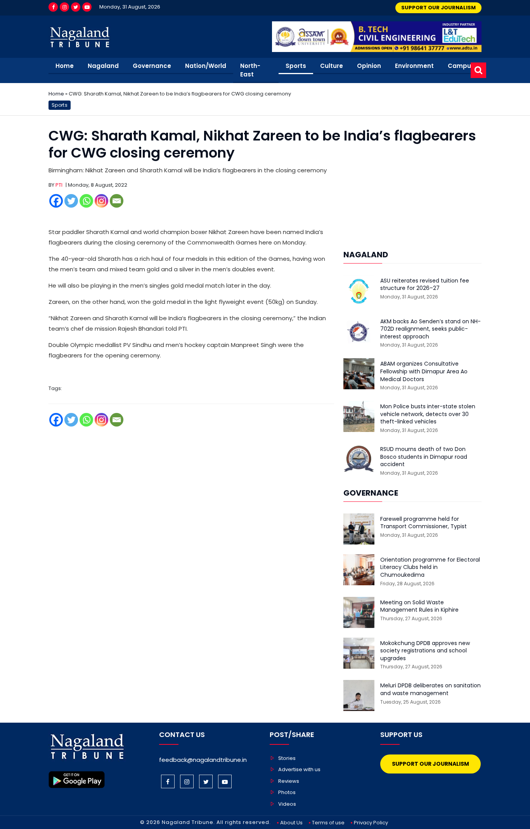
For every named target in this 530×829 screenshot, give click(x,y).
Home (64, 66)
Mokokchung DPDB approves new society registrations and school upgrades (425, 651)
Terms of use (328, 822)
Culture (331, 66)
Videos (287, 804)
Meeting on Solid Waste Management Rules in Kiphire (419, 606)
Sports (296, 66)
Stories (287, 758)
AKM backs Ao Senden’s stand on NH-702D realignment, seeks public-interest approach (430, 329)
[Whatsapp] (86, 201)
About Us (291, 822)
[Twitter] (75, 7)
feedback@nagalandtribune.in (203, 760)
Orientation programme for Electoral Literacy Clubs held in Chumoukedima (430, 567)
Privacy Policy (371, 822)
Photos (287, 792)
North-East (250, 70)
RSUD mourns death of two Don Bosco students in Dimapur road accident (423, 457)
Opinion (369, 66)
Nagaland (103, 66)
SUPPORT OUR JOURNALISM (438, 7)
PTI (58, 185)
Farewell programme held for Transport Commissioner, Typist (423, 523)
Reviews (288, 781)
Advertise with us (299, 769)
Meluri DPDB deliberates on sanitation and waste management (430, 689)
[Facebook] (53, 7)
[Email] (116, 201)
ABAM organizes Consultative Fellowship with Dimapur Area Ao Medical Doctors (424, 371)
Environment (414, 66)
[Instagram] (64, 7)
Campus (461, 66)
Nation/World (205, 66)
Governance (152, 66)
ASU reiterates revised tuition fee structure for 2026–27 (424, 284)
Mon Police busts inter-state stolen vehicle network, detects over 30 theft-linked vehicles (427, 414)
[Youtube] (87, 7)
